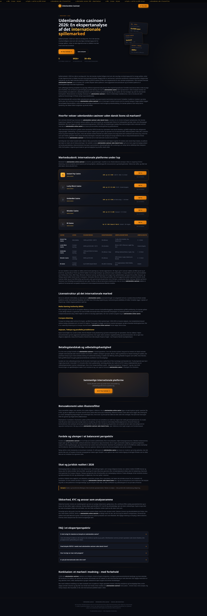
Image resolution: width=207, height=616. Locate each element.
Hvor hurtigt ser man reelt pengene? (71, 553)
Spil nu (140, 173)
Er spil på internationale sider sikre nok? (73, 560)
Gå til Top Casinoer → (103, 391)
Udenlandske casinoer (88, 602)
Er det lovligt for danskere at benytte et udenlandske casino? (79, 534)
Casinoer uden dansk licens (117, 602)
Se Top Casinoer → (66, 51)
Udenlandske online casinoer (102, 602)
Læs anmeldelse (140, 177)
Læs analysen (82, 51)
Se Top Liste (143, 6)
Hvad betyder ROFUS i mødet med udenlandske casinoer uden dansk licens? (84, 546)
